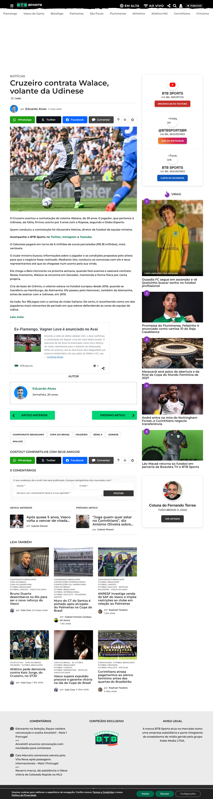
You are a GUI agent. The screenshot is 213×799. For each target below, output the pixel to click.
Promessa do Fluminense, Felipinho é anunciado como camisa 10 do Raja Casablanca (170, 329)
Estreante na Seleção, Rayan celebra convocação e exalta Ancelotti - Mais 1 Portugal (41, 732)
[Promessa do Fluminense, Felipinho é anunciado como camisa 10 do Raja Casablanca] (172, 307)
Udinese (113, 434)
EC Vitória (77, 663)
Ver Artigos (172, 518)
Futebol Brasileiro (20, 587)
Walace (18, 441)
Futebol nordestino (65, 670)
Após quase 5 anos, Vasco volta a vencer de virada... (48, 519)
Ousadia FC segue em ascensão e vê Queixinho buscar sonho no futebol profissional (169, 283)
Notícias (17, 76)
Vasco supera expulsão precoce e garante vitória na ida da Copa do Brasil (73, 679)
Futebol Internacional (67, 592)
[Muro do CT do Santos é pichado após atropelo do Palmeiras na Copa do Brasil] (73, 562)
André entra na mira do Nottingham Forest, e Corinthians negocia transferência (169, 421)
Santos (58, 597)
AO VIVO (156, 6)
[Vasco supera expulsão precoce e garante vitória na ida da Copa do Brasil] (73, 645)
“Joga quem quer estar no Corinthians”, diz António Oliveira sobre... (113, 520)
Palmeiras (77, 13)
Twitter (56, 237)
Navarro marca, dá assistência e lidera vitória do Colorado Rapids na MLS (41, 772)
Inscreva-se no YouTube (172, 103)
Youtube (86, 237)
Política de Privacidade (24, 795)
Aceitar (145, 793)
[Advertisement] (106, 45)
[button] (11, 6)
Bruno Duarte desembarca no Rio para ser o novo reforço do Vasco (28, 598)
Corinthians (182, 13)
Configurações (188, 793)
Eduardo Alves (44, 388)
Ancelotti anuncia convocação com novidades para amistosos (39, 746)
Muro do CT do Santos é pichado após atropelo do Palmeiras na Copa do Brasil (73, 605)
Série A (97, 434)
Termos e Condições (103, 792)
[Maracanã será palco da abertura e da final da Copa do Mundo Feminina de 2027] (172, 353)
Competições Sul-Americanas (70, 584)
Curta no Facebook (172, 177)
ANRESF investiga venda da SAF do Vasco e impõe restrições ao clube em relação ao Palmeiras (117, 598)
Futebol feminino (107, 665)
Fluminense (118, 13)
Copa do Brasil (60, 434)
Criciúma (202, 13)
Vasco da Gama (33, 13)
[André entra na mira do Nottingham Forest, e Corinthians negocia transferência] (172, 399)
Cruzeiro (82, 434)
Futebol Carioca (19, 589)
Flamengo (10, 13)
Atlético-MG (159, 13)
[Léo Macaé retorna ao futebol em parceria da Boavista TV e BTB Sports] (172, 445)
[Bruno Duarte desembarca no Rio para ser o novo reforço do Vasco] (29, 562)
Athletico (138, 13)
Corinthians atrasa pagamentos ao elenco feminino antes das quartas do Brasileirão (115, 676)
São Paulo (97, 13)
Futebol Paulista (63, 594)
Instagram (69, 237)
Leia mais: (17, 317)
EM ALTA (132, 6)
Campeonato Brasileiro (28, 434)
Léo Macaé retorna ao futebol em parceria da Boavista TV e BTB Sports (170, 465)
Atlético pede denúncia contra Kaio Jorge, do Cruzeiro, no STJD (27, 672)
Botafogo (57, 13)
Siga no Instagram (172, 140)
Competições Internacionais (69, 582)
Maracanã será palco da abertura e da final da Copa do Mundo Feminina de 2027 (170, 375)
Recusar (164, 793)
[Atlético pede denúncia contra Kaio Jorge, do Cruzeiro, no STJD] (29, 645)
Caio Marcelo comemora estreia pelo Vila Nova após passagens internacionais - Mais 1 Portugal (40, 759)
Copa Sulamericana (21, 584)
